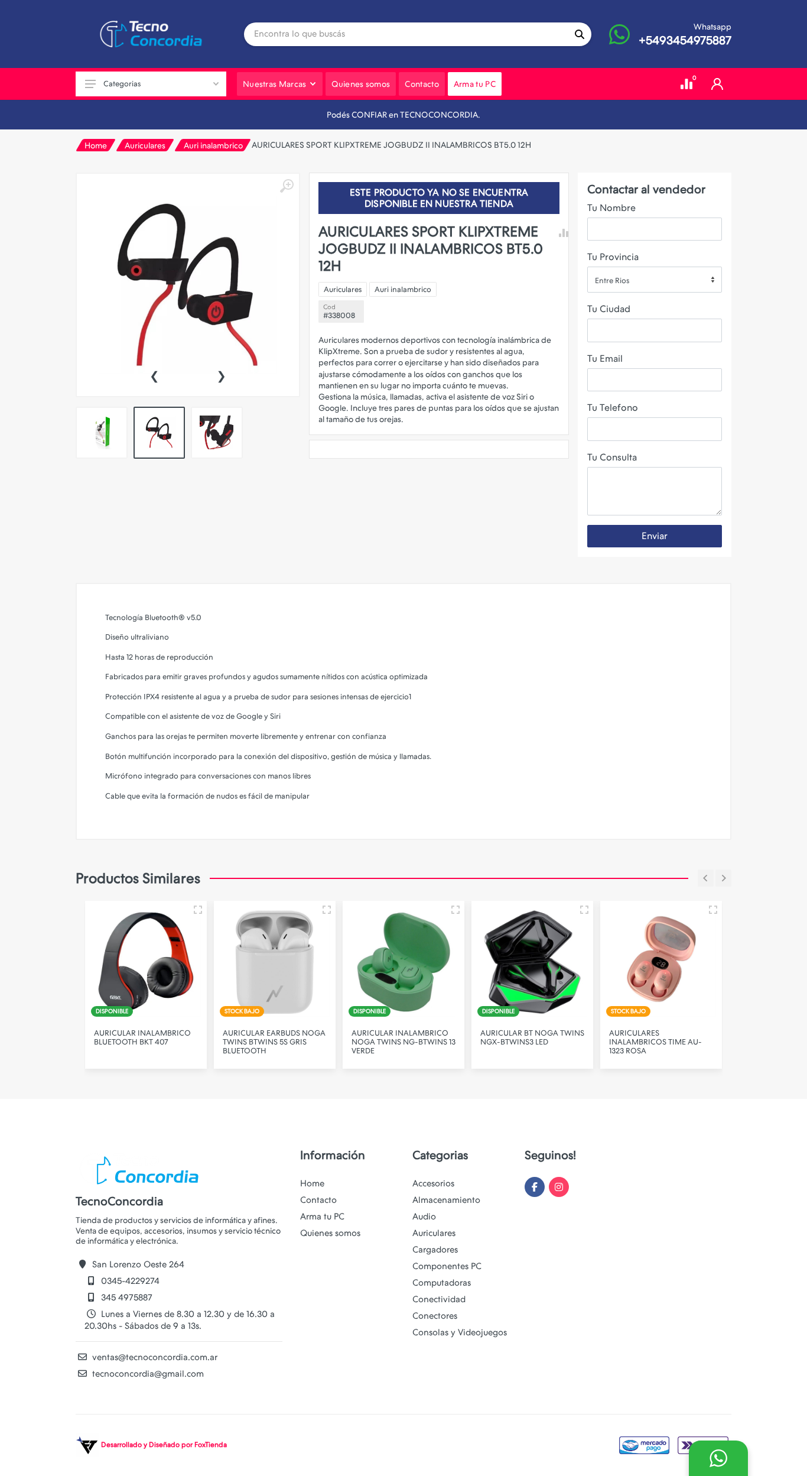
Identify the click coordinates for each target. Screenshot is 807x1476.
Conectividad (439, 1299)
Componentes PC (446, 1266)
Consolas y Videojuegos (459, 1332)
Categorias (122, 83)
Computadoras (441, 1282)
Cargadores (435, 1249)
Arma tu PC (322, 1216)
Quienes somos (330, 1233)
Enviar (655, 535)
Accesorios (433, 1183)
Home (95, 145)
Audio (424, 1216)
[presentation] (154, 374)
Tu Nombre (611, 207)
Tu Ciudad (608, 308)
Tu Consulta (612, 457)
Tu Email (605, 358)
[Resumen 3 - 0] (198, 910)
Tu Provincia (613, 256)
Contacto (318, 1200)
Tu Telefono (612, 407)
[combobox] (654, 280)
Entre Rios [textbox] (612, 280)
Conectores (434, 1316)
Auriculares (145, 145)
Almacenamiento (446, 1200)
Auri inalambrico (213, 145)
